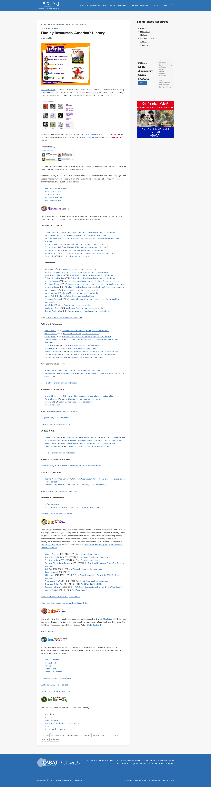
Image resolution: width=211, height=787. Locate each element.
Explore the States (53, 194)
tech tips (114, 735)
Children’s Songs (52, 720)
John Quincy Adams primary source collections (87, 272)
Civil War (48, 569)
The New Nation (52, 560)
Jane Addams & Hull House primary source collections (85, 330)
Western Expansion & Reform (58, 563)
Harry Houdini (51, 507)
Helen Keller (50, 348)
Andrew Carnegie (48, 466)
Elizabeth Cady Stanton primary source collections (93, 354)
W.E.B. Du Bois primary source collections (81, 345)
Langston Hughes (52, 437)
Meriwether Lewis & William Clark (59, 373)
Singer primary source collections (55, 418)
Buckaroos (49, 717)
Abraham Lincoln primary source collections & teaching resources (94, 287)
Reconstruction (51, 572)
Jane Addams (50, 330)
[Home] (41, 24)
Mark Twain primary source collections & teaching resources (87, 443)
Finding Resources (74, 735)
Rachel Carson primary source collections (81, 333)
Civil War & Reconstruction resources (85, 569)
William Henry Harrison (55, 278)
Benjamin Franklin (52, 235)
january (87, 735)
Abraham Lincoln (52, 287)
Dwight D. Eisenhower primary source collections (91, 275)
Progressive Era (52, 581)
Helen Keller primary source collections (78, 348)
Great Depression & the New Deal (94, 587)
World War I (85, 584)
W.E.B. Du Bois (51, 345)
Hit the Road (50, 663)
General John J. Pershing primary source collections (91, 253)
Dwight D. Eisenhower (54, 275)
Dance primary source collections (55, 691)
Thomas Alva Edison (53, 485)
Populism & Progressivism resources (91, 581)
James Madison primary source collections (82, 290)
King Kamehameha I (53, 238)
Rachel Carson (51, 333)
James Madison (51, 290)
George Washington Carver (57, 479)
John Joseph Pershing (54, 253)
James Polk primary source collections (77, 296)
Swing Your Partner (53, 672)
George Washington (53, 311)
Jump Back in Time (53, 191)
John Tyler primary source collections (75, 305)
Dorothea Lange (52, 440)
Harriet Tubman (52, 357)
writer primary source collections (60, 453)
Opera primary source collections (55, 424)
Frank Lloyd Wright (53, 446)
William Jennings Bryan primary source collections (92, 232)
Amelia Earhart (51, 370)
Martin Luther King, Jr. (54, 351)
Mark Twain (50, 443)
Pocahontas (50, 256)
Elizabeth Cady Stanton (55, 354)
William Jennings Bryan (55, 232)
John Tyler (49, 305)
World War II (116, 587)
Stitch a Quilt (50, 669)
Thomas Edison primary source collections (86, 485)
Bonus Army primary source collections (85, 250)
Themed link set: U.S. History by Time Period (60, 596)
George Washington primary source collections (89, 311)
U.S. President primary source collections (64, 317)
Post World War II (79, 590)
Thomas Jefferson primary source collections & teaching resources (96, 284)
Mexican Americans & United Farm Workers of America (86, 336)
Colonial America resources (88, 554)
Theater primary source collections (56, 514)
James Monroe (51, 293)
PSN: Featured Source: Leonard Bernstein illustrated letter (88, 396)
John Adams (50, 269)
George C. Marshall (53, 244)
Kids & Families (90, 134)
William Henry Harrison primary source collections (92, 278)
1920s (99, 584)
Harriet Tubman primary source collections (83, 357)
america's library (57, 735)
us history (55, 740)
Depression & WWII (53, 587)
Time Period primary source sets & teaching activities (64, 603)
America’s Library (48, 89)
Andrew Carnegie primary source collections (81, 466)
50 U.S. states (106, 619)
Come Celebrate (52, 660)
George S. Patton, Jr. (53, 250)
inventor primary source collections (61, 491)
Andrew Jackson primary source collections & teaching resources (93, 281)
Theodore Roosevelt (54, 299)
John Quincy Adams (53, 272)
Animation (49, 714)
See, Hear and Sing (53, 200)
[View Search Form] (172, 5)
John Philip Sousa (52, 405)
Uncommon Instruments (55, 729)
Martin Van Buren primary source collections (85, 308)
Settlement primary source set (74, 256)
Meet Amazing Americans (56, 188)
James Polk (49, 296)
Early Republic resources (87, 560)
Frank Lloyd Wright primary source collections (87, 446)
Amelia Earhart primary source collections (81, 370)
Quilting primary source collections (56, 685)
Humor (48, 726)
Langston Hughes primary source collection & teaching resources (95, 437)
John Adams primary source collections (78, 269)
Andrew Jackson (52, 281)
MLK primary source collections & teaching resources (93, 351)
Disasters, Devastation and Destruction (62, 723)
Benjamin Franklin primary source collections (85, 235)
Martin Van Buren (52, 308)
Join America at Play (53, 197)
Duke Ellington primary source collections (81, 399)
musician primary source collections (62, 411)
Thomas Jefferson (53, 284)
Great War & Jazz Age (54, 584)
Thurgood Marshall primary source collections (87, 247)
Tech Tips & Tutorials (50, 28)
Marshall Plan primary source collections (84, 244)
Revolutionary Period (54, 557)
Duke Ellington (51, 399)
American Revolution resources (94, 557)
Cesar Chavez (50, 336)
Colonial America (52, 554)
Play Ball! (48, 666)
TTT (122, 735)
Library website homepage (87, 137)
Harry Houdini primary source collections (80, 507)
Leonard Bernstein (53, 396)
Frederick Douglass (53, 339)
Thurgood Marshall (53, 247)
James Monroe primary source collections (81, 293)
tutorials (45, 740)
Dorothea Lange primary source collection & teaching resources (92, 440)
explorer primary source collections (61, 383)
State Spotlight (94, 625)
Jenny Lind (49, 402)
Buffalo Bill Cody (52, 504)
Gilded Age (49, 575)
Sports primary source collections (56, 678)
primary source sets (100, 735)
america (45, 735)
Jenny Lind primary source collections (75, 402)
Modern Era (50, 590)
